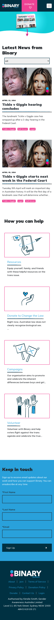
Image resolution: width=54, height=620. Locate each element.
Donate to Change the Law (25, 315)
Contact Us (28, 593)
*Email (5, 526)
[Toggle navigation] (49, 6)
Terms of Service (37, 581)
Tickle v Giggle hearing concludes (22, 106)
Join (21, 581)
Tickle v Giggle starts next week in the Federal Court (25, 178)
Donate (14, 593)
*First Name (8, 492)
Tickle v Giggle (9, 129)
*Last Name (8, 509)
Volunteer (13, 423)
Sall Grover (22, 129)
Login (41, 593)
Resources (14, 262)
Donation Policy (36, 587)
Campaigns (15, 369)
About (11, 581)
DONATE (29, 4)
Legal (32, 129)
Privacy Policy (16, 587)
